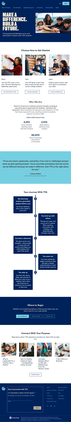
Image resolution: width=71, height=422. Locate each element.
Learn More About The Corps (9, 91)
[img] (42, 7)
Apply (65, 3)
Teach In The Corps (6, 7)
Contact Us (49, 395)
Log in (60, 3)
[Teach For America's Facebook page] (48, 406)
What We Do (61, 390)
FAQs (48, 393)
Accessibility (61, 395)
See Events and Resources (57, 91)
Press (59, 393)
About (48, 387)
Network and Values (62, 387)
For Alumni (39, 7)
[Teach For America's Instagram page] (51, 406)
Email (9, 401)
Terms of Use (50, 398)
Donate (57, 7)
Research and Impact (52, 390)
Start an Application (22, 316)
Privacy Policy (61, 398)
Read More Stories (35, 374)
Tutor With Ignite (17, 7)
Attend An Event (49, 316)
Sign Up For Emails (36, 316)
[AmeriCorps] (15, 419)
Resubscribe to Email (51, 401)
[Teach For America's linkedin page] (54, 406)
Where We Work (49, 7)
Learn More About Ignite (32, 91)
